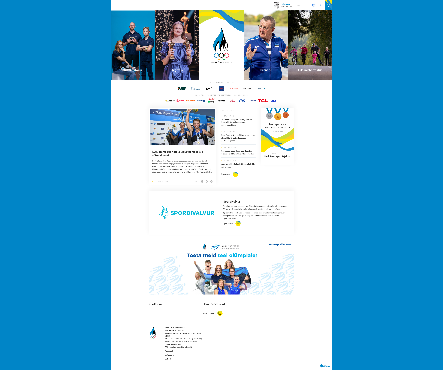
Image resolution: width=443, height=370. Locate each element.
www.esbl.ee (277, 154)
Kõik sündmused (208, 313)
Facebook (169, 351)
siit (190, 347)
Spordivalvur (228, 223)
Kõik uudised (225, 174)
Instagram (169, 355)
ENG (298, 5)
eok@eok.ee (176, 344)
